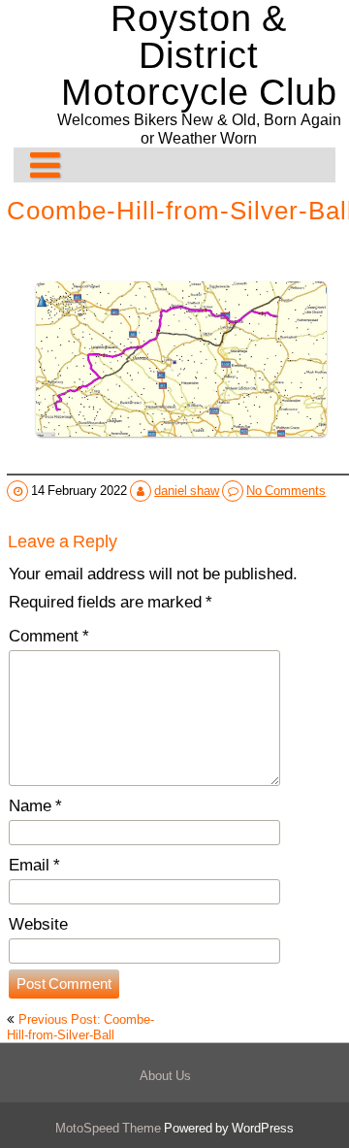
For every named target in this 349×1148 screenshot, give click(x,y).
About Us (165, 1075)
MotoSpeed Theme (109, 1127)
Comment (49, 635)
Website (38, 924)
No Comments (286, 490)
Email (34, 864)
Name (35, 805)
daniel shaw (186, 490)
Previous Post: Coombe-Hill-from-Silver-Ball (80, 1026)
